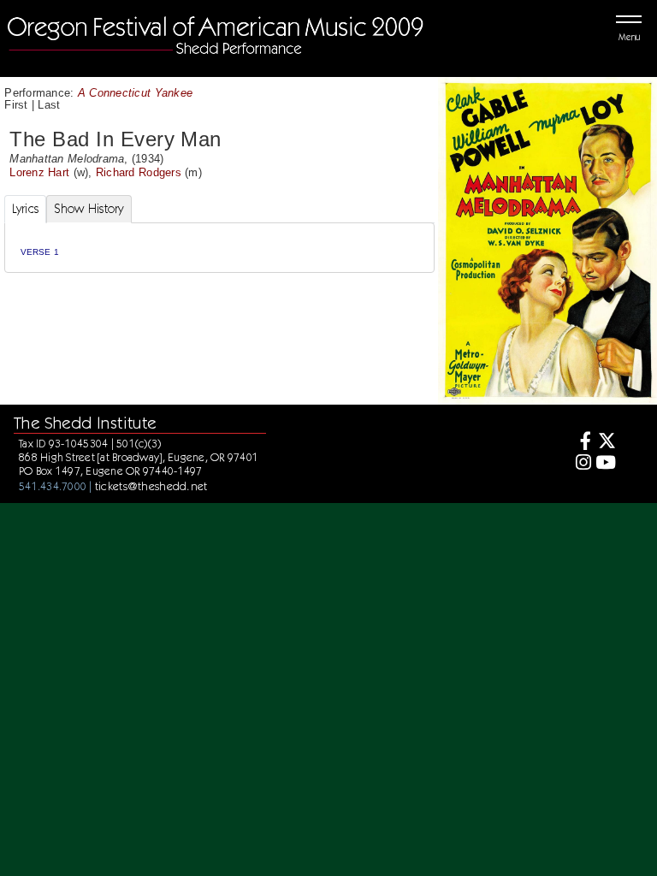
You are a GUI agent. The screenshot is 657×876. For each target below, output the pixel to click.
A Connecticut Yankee (135, 92)
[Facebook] (580, 442)
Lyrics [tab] (25, 209)
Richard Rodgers (138, 172)
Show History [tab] (88, 209)
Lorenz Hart (39, 172)
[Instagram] (580, 464)
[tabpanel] (219, 247)
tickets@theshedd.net (151, 486)
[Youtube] (605, 464)
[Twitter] (605, 442)
